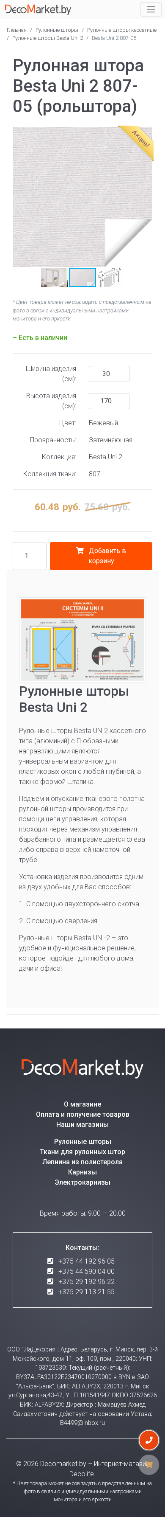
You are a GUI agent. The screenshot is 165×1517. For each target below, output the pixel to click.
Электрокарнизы (82, 1182)
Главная (17, 30)
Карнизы (82, 1172)
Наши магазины (82, 1125)
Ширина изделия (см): (51, 374)
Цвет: (67, 423)
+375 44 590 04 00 (86, 1271)
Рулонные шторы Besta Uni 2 (47, 38)
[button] (20, 197)
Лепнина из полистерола (82, 1162)
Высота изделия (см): (51, 401)
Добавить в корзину (106, 556)
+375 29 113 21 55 (86, 1292)
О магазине (82, 1104)
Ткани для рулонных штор (82, 1152)
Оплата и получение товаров (82, 1114)
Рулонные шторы (57, 30)
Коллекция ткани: (49, 474)
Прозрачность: (53, 440)
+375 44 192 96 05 (86, 1261)
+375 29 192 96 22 (86, 1282)
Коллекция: (59, 457)
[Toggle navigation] (151, 9)
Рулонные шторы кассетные (122, 30)
